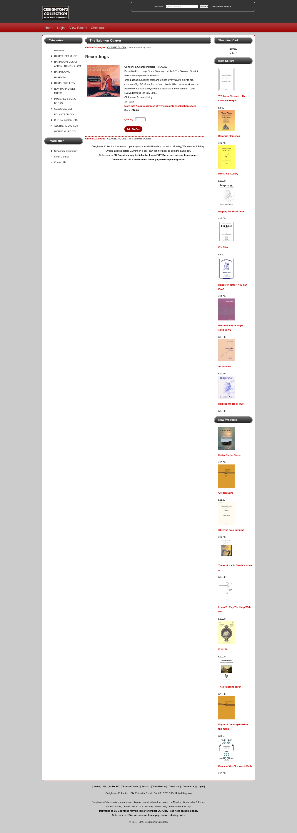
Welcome (59, 50)
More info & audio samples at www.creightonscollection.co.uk (160, 106)
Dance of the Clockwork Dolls (235, 766)
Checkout (98, 28)
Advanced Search (222, 6)
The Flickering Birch (229, 687)
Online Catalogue (95, 47)
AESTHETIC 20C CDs (66, 125)
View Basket (78, 28)
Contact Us (60, 162)
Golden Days (225, 492)
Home (49, 28)
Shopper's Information (65, 151)
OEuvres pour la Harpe (231, 530)
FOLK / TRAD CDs (64, 114)
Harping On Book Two (231, 403)
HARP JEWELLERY (64, 83)
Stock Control (61, 156)
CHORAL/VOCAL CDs (66, 120)
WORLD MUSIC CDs (65, 131)
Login (61, 28)
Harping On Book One (231, 211)
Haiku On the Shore (229, 455)
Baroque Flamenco (229, 136)
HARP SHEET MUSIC (65, 56)
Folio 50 (222, 649)
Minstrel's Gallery (228, 173)
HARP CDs (60, 77)
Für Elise (223, 247)
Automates (224, 366)
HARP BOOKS (62, 71)
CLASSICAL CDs (63, 108)
